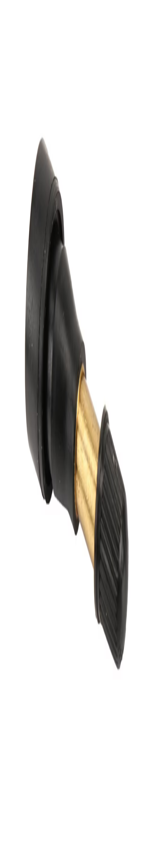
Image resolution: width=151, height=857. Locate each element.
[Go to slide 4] (4, 472)
